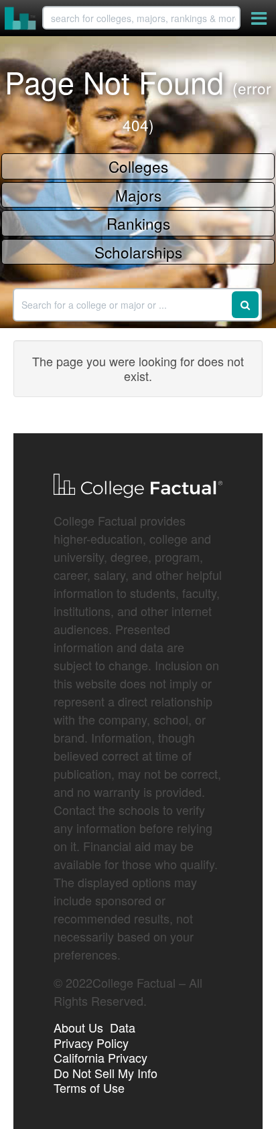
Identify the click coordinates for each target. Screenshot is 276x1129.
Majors (138, 195)
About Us (78, 1027)
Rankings (138, 223)
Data (122, 1027)
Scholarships (138, 251)
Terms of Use (89, 1087)
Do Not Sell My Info (105, 1072)
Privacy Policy (91, 1042)
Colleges (138, 166)
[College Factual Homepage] (21, 18)
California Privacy (100, 1057)
